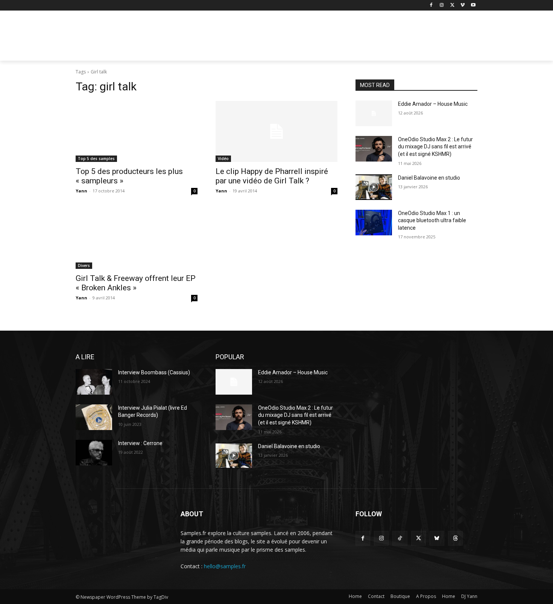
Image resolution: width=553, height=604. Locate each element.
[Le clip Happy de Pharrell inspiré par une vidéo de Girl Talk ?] (276, 131)
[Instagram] (442, 5)
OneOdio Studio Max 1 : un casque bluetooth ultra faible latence (432, 220)
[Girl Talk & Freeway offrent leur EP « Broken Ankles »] (137, 238)
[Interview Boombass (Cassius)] (94, 382)
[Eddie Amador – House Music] (374, 113)
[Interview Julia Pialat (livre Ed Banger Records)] (94, 417)
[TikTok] (399, 538)
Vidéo (223, 158)
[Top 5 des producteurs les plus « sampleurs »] (137, 131)
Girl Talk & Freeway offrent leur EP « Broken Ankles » (136, 283)
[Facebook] (431, 5)
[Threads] (455, 538)
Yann (81, 191)
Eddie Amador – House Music (433, 104)
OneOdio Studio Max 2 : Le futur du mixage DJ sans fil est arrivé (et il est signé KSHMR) (435, 146)
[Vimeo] (462, 5)
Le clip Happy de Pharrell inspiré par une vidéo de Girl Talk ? (272, 176)
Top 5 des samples (96, 158)
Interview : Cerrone (140, 443)
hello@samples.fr (225, 566)
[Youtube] (473, 5)
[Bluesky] (437, 538)
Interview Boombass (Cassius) (154, 372)
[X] (452, 5)
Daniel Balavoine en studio (429, 178)
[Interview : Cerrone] (94, 452)
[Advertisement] (333, 38)
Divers (84, 265)
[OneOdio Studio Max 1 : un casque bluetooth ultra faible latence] (374, 222)
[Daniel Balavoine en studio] (374, 187)
